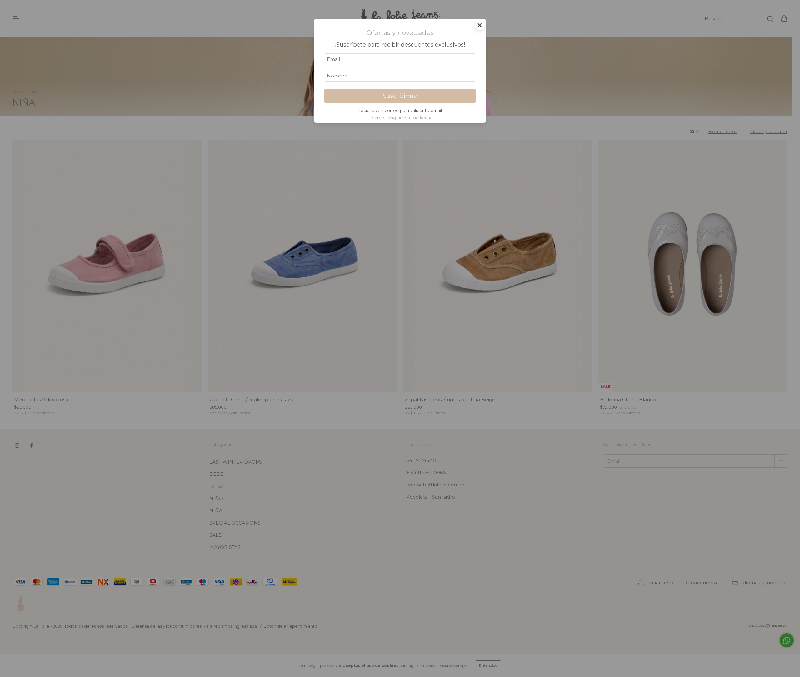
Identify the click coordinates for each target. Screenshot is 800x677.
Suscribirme (400, 95)
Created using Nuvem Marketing (400, 118)
